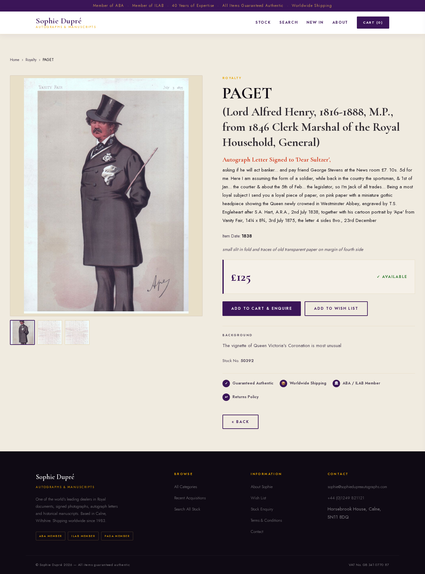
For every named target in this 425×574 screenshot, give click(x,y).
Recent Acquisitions (190, 498)
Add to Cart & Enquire (261, 308)
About (340, 22)
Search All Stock (187, 509)
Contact (257, 531)
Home (14, 60)
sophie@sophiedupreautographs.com (357, 487)
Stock (263, 22)
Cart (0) (373, 22)
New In (314, 22)
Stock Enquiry (262, 509)
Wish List (258, 498)
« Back (240, 422)
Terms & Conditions (266, 520)
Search (288, 22)
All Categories (185, 487)
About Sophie (262, 487)
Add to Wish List (336, 308)
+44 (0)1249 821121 (346, 498)
